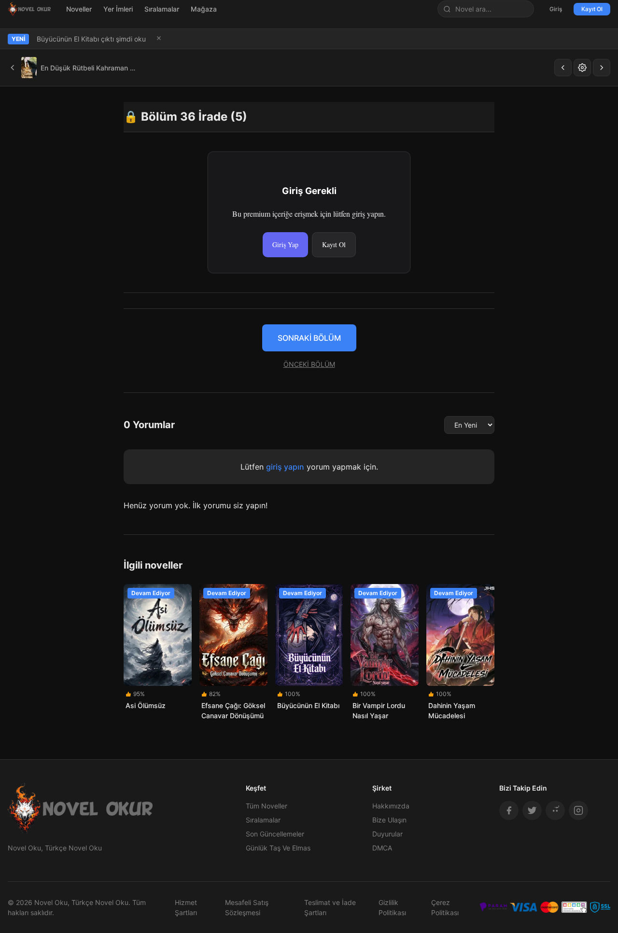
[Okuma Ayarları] (582, 67)
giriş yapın (285, 467)
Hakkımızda (390, 806)
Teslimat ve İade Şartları (330, 907)
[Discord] (555, 810)
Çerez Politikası (445, 907)
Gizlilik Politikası (392, 907)
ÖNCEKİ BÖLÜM (309, 364)
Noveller (79, 9)
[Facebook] (509, 810)
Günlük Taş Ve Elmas (278, 848)
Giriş (555, 9)
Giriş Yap (285, 244)
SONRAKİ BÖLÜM (309, 338)
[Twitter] (532, 810)
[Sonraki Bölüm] (601, 67)
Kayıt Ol (592, 9)
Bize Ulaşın (389, 820)
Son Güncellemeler (275, 834)
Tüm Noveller (266, 806)
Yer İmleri (118, 9)
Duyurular (387, 834)
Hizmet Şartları (186, 907)
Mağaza (204, 9)
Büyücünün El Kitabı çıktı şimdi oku (91, 39)
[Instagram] (578, 810)
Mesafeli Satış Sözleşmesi (246, 907)
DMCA (382, 848)
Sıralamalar (161, 9)
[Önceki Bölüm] (563, 67)
